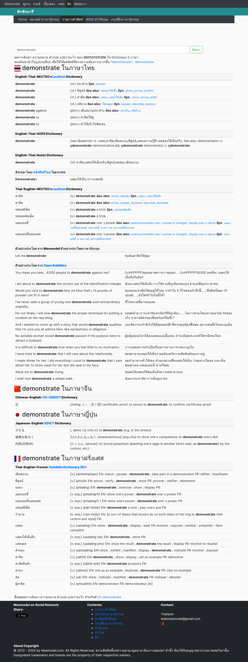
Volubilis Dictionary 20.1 (68, 467)
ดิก (69, 4)
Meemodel (12, 4)
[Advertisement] (124, 34)
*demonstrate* (121, 62)
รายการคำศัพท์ (72, 19)
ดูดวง (26, 4)
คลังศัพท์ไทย (42, 172)
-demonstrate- (144, 62)
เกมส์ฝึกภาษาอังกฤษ (125, 19)
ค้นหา (196, 50)
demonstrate (112, 597)
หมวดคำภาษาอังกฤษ (44, 19)
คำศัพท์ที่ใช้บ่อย (105, 619)
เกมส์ (36, 4)
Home (22, 19)
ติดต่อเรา (80, 4)
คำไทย (99, 633)
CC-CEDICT (52, 397)
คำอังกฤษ (101, 628)
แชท (61, 4)
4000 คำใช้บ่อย (97, 19)
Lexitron (59, 77)
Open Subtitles (55, 265)
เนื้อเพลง (49, 4)
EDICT (49, 423)
